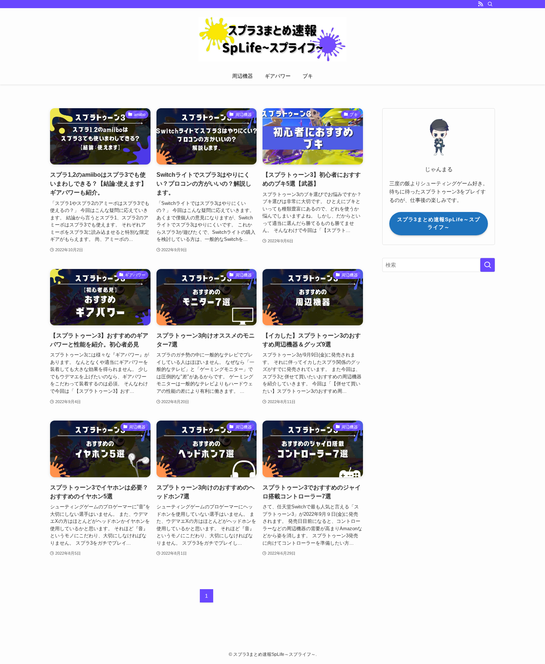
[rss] (480, 4)
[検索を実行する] (487, 265)
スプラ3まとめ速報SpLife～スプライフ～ (438, 223)
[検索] (490, 4)
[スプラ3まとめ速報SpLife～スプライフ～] (272, 39)
